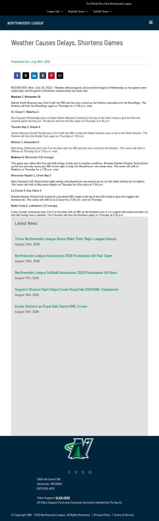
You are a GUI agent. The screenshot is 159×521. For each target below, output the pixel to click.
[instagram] (90, 472)
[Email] (60, 75)
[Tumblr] (43, 75)
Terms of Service (124, 515)
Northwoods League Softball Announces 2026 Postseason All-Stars (66, 272)
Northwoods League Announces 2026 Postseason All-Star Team (63, 255)
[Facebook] (17, 75)
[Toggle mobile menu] (151, 22)
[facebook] (69, 472)
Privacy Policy (102, 515)
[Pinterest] (51, 75)
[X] (26, 75)
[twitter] (76, 472)
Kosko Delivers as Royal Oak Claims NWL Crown (51, 306)
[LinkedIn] (34, 75)
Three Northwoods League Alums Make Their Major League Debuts (66, 238)
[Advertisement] (44, 355)
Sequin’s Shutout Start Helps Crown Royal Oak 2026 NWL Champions (66, 289)
